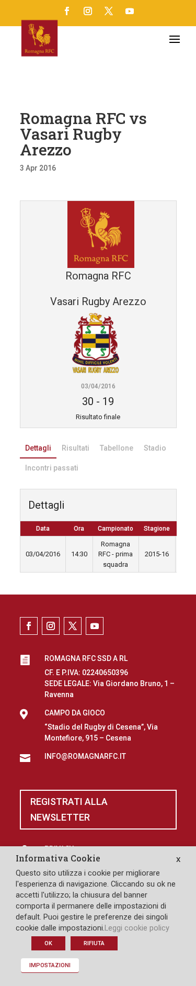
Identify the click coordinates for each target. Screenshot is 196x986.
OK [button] (48, 943)
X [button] (178, 860)
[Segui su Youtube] (129, 11)
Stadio (155, 448)
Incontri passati (51, 468)
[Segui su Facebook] (67, 11)
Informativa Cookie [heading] (58, 859)
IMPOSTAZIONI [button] (50, 965)
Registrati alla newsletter (69, 809)
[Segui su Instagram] (87, 11)
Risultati (75, 448)
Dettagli (38, 448)
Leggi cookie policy (137, 928)
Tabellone (116, 448)
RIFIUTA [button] (94, 943)
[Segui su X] (108, 11)
